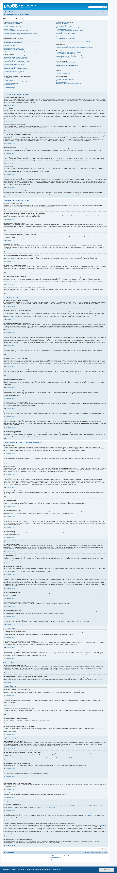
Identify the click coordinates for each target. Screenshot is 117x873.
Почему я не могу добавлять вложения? (12, 65)
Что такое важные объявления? (10, 83)
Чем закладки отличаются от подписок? (65, 62)
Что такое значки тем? (8, 88)
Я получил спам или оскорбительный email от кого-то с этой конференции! (73, 41)
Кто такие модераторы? (61, 25)
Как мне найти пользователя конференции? (66, 56)
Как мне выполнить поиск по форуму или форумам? (68, 52)
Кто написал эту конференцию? (63, 78)
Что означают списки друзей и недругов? (65, 46)
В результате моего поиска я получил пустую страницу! (69, 55)
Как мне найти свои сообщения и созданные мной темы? (69, 57)
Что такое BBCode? (7, 77)
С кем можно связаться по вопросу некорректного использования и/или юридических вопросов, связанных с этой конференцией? (81, 81)
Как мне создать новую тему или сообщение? (14, 55)
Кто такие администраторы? (62, 23)
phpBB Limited (51, 805)
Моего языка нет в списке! (9, 45)
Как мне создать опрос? (9, 60)
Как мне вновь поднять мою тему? (11, 72)
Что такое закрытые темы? (9, 87)
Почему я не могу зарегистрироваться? (12, 26)
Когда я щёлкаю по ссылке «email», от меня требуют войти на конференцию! (21, 51)
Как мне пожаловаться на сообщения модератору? (15, 68)
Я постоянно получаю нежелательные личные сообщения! (69, 39)
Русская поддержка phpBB (55, 857)
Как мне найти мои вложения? (63, 73)
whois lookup (102, 825)
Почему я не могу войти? (9, 29)
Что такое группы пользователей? (64, 26)
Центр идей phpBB (89, 815)
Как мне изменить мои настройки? (11, 39)
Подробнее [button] (57, 869)
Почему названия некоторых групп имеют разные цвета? (69, 30)
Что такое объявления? (8, 84)
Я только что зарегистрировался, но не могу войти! (15, 27)
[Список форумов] (11, 6)
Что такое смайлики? (8, 80)
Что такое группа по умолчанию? (64, 32)
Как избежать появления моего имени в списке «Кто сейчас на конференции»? (21, 41)
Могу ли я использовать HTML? (10, 79)
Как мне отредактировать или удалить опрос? (14, 62)
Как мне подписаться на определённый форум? (67, 65)
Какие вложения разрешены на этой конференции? (68, 71)
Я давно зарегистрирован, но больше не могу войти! (15, 30)
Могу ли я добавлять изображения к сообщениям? (15, 81)
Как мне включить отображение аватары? (13, 48)
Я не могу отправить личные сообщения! (65, 38)
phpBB (8, 248)
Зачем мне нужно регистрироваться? (12, 23)
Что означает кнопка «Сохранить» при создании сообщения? (17, 69)
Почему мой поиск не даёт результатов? (65, 53)
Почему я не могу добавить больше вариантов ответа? (16, 61)
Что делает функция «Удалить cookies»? (12, 34)
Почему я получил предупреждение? (12, 67)
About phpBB (51, 807)
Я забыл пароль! (7, 32)
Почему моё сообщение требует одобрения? (13, 71)
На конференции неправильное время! (12, 42)
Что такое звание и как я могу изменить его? (13, 49)
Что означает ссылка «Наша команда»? (65, 33)
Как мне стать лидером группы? (63, 29)
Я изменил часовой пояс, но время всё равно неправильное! (17, 43)
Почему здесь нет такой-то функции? (65, 79)
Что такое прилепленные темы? (10, 86)
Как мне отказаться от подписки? (64, 66)
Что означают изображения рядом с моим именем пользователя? (18, 46)
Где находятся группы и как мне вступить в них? (67, 27)
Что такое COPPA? (7, 25)
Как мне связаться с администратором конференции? (68, 83)
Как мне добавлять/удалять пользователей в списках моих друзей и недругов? (74, 47)
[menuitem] (11, 12)
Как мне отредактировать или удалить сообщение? (15, 57)
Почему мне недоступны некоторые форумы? (14, 64)
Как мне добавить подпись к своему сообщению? (15, 58)
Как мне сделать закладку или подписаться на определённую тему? (72, 64)
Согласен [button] (107, 869)
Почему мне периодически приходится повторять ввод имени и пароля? (20, 33)
